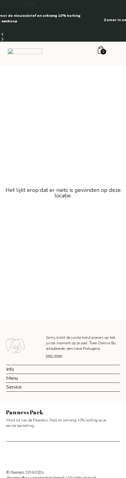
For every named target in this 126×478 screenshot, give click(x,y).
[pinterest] (70, 454)
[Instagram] (42, 454)
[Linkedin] (83, 454)
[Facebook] (56, 454)
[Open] (114, 50)
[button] (63, 34)
